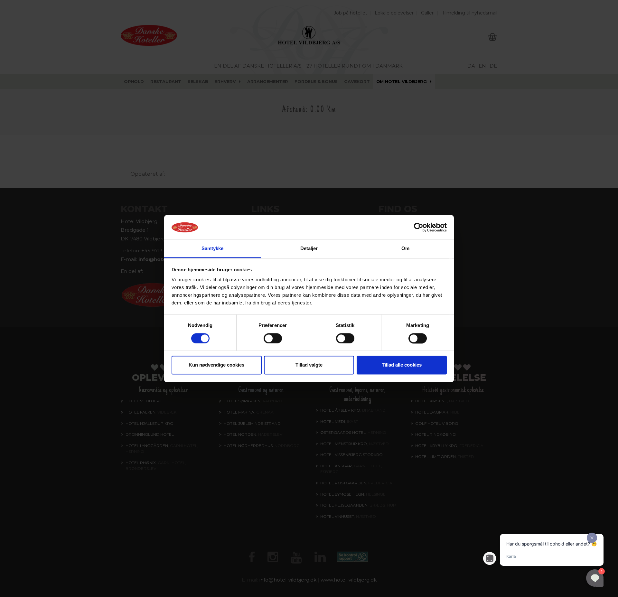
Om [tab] (405, 248)
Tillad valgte (309, 365)
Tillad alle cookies (402, 365)
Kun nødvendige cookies (216, 365)
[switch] (273, 338)
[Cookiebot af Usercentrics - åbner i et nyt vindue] (418, 227)
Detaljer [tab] (309, 248)
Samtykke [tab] (212, 248)
